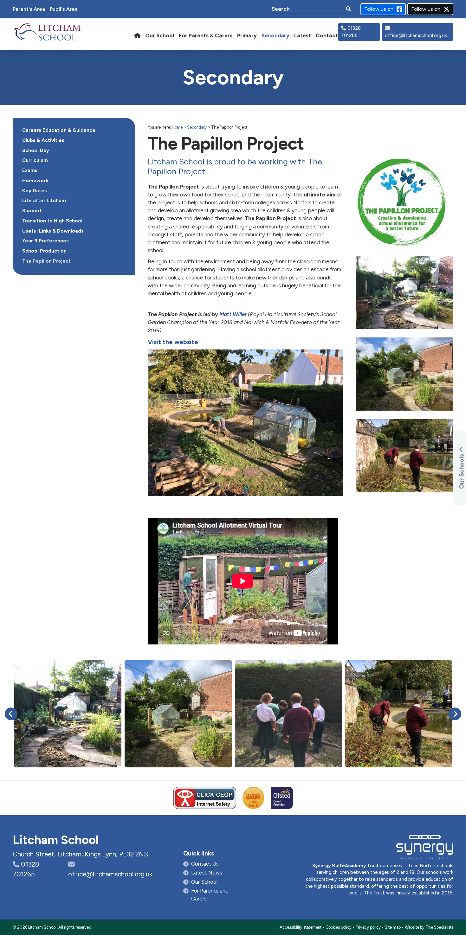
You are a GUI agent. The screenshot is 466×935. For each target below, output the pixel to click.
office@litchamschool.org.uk (416, 35)
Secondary (197, 127)
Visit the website (173, 342)
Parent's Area (29, 9)
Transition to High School (52, 221)
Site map (393, 927)
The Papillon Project (46, 261)
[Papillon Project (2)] (398, 713)
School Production (44, 251)
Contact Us (205, 864)
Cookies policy (339, 927)
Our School (204, 882)
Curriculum (35, 160)
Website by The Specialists (429, 927)
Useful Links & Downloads (53, 231)
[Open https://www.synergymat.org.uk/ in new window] (424, 848)
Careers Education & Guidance (58, 130)
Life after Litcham (44, 200)
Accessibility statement (300, 927)
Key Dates (34, 191)
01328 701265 (351, 31)
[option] (67, 713)
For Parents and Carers (210, 894)
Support (32, 211)
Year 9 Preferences (45, 241)
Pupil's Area (64, 9)
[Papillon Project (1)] (67, 713)
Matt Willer (233, 314)
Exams (29, 170)
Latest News (206, 872)
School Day (35, 150)
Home (177, 127)
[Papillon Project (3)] (288, 713)
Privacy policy (368, 927)
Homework (35, 180)
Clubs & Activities (43, 140)
